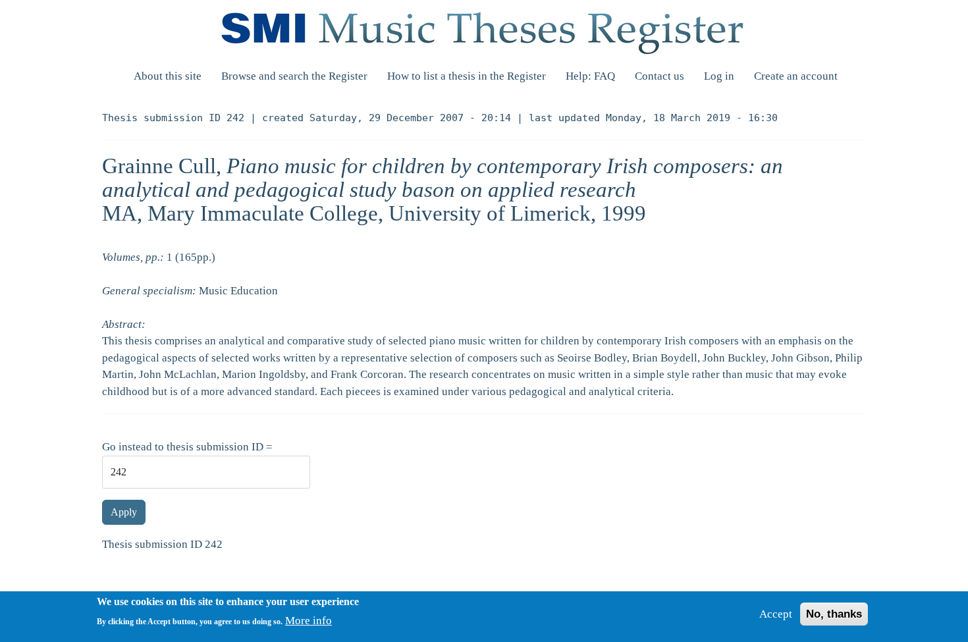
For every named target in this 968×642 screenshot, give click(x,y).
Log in (719, 76)
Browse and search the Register (294, 76)
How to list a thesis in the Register (466, 76)
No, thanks (834, 614)
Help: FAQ (590, 76)
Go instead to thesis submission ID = (187, 447)
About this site (168, 76)
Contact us (659, 76)
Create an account (796, 76)
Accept (775, 614)
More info (308, 620)
